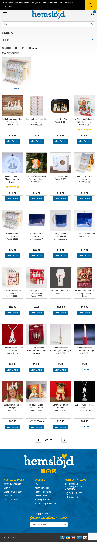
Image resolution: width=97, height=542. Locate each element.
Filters (6, 40)
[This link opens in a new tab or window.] (43, 471)
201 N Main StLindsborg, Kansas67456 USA (73, 486)
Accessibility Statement (45, 503)
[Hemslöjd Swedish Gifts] (48, 460)
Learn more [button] (7, 6)
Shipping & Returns (43, 499)
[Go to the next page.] (64, 440)
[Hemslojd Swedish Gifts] (48, 13)
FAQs (37, 484)
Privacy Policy (41, 496)
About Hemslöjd (42, 488)
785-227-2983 (75, 493)
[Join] (65, 524)
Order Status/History (13, 492)
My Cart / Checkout (12, 484)
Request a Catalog (43, 492)
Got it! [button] (91, 4)
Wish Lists (9, 496)
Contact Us (74, 497)
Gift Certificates (11, 499)
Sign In (7, 488)
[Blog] (54, 471)
